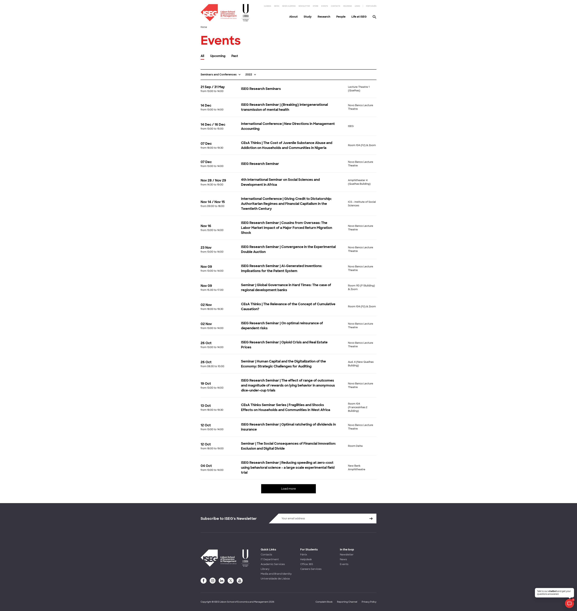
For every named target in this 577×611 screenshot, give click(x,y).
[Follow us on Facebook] (204, 581)
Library (265, 569)
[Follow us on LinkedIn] (222, 581)
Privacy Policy (369, 601)
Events (324, 6)
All (202, 56)
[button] (221, 75)
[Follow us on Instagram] (213, 581)
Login (357, 6)
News (276, 6)
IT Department (270, 559)
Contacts (335, 6)
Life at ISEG (359, 16)
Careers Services (310, 569)
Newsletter (304, 6)
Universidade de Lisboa (275, 578)
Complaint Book (324, 601)
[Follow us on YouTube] (240, 581)
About (293, 16)
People (340, 16)
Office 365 (306, 564)
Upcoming (217, 56)
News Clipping (289, 6)
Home (204, 27)
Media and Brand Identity (276, 573)
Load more (288, 488)
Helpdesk (347, 6)
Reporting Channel (347, 601)
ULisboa (267, 6)
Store (315, 6)
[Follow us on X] (231, 581)
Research (324, 16)
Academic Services (273, 564)
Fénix (303, 554)
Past (234, 56)
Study (308, 16)
